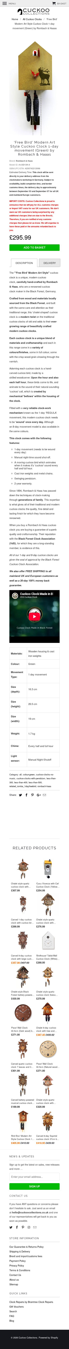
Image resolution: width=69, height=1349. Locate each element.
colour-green (29, 774)
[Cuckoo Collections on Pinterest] (23, 1227)
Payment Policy (17, 1260)
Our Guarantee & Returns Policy (26, 1246)
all (20, 774)
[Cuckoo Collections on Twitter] (11, 1227)
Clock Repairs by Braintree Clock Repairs (31, 1302)
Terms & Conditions (19, 1270)
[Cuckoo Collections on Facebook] (17, 1227)
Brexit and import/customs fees (25, 1256)
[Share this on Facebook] (26, 795)
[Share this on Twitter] (20, 795)
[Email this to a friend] (44, 795)
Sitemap (13, 1284)
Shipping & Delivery (19, 1251)
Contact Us (15, 1275)
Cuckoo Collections (28, 1337)
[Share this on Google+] (38, 795)
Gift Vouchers (16, 1306)
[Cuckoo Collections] (34, 12)
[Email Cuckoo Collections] (35, 1227)
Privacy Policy (16, 1265)
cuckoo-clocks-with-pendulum (31, 778)
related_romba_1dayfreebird (22, 786)
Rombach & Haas (24, 160)
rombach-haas (44, 786)
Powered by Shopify (48, 1337)
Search (13, 1311)
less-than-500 (35, 782)
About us (14, 1279)
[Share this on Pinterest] (32, 795)
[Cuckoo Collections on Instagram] (29, 1227)
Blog (11, 1320)
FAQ (11, 1316)
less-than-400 (20, 782)
